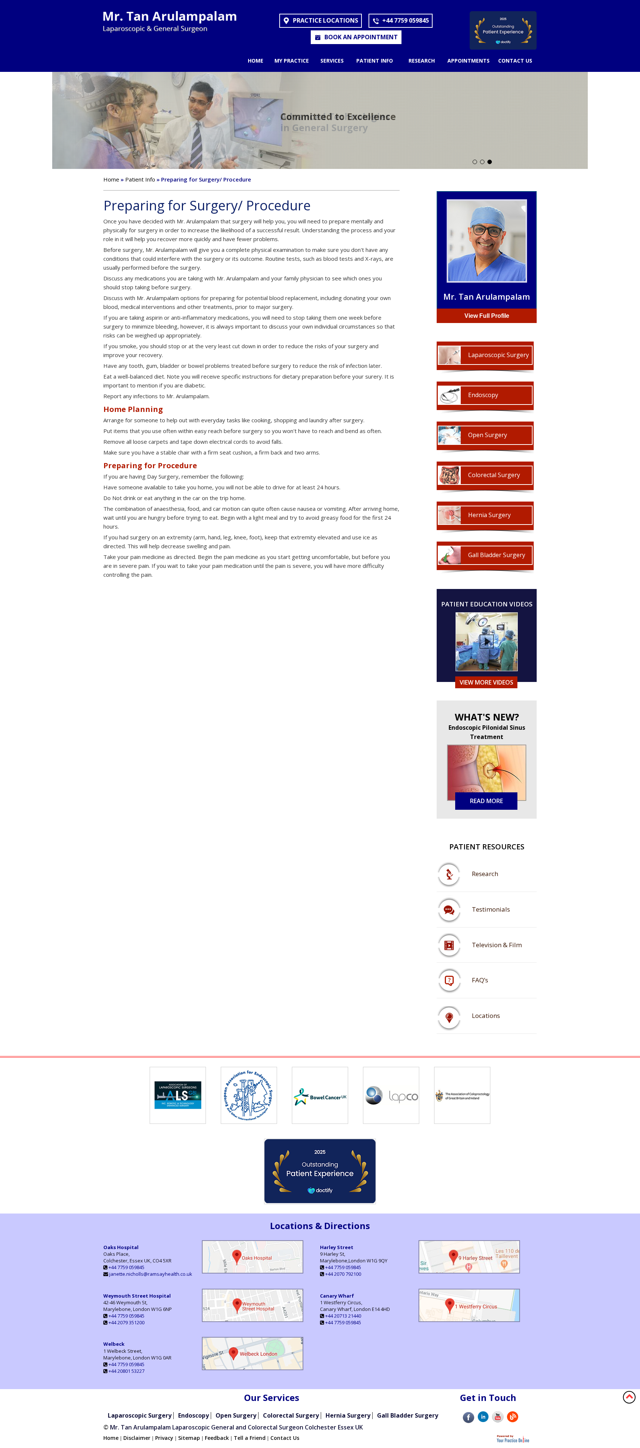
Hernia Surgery (489, 515)
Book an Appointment (361, 37)
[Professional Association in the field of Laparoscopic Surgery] (178, 1121)
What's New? (487, 726)
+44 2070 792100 (343, 1274)
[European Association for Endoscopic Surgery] (249, 1121)
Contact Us (515, 60)
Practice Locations (325, 20)
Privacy (164, 1437)
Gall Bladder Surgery (496, 555)
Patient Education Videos (487, 604)
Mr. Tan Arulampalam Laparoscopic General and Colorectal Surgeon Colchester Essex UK (236, 1427)
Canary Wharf (337, 1295)
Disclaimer (136, 1437)
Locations (486, 1015)
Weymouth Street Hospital (137, 1295)
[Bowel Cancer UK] (320, 1121)
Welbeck (113, 1344)
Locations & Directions (320, 1225)
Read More (486, 801)
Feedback (217, 1437)
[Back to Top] (629, 1396)
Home (255, 60)
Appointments (468, 60)
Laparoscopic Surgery (498, 355)
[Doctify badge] (503, 47)
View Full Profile (486, 316)
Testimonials (491, 909)
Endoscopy (483, 395)
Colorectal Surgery (494, 475)
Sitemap (189, 1437)
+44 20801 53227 (126, 1371)
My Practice (291, 60)
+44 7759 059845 (405, 20)
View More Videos (486, 682)
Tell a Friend (250, 1437)
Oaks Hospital (121, 1247)
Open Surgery (487, 435)
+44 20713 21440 (343, 1315)
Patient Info (374, 60)
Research (422, 60)
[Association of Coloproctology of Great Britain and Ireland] (462, 1121)
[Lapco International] (391, 1121)
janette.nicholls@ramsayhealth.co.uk (150, 1274)
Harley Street (336, 1247)
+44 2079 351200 (126, 1322)
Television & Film (497, 945)
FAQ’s (480, 980)
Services (332, 60)
